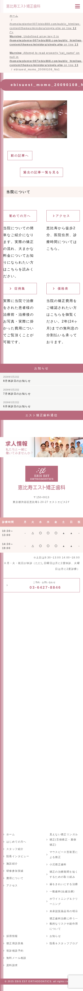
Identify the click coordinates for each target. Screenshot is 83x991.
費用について (14, 878)
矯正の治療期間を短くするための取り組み (64, 874)
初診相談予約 (14, 950)
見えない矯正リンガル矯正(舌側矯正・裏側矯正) (64, 839)
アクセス (63, 215)
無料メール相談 (16, 957)
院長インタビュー (17, 856)
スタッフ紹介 (14, 849)
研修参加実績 (14, 870)
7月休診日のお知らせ (17, 391)
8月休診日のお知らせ (17, 379)
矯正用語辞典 (14, 943)
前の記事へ (20, 155)
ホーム (10, 834)
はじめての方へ (16, 841)
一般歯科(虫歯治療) (62, 891)
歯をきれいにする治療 (64, 884)
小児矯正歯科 (58, 864)
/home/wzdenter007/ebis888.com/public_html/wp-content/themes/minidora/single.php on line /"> (46, 45)
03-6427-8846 (45, 585)
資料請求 (12, 965)
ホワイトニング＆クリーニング (64, 901)
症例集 (19, 288)
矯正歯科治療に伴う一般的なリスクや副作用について (64, 923)
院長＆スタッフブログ (64, 943)
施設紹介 (12, 863)
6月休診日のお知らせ (17, 404)
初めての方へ (20, 215)
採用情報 (12, 936)
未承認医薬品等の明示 (64, 911)
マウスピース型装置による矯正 (64, 855)
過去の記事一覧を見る (41, 172)
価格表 (63, 288)
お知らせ (55, 936)
